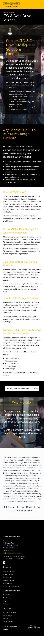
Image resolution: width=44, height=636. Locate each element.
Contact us (6, 604)
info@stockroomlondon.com (12, 553)
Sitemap (5, 618)
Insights (5, 601)
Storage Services (8, 12)
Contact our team (13, 430)
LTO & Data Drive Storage (11, 586)
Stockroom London (10, 337)
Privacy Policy (7, 615)
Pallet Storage (7, 583)
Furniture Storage (8, 580)
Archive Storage (8, 574)
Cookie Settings (8, 621)
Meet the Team (7, 598)
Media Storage (7, 577)
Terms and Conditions (10, 612)
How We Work (7, 595)
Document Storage (9, 571)
